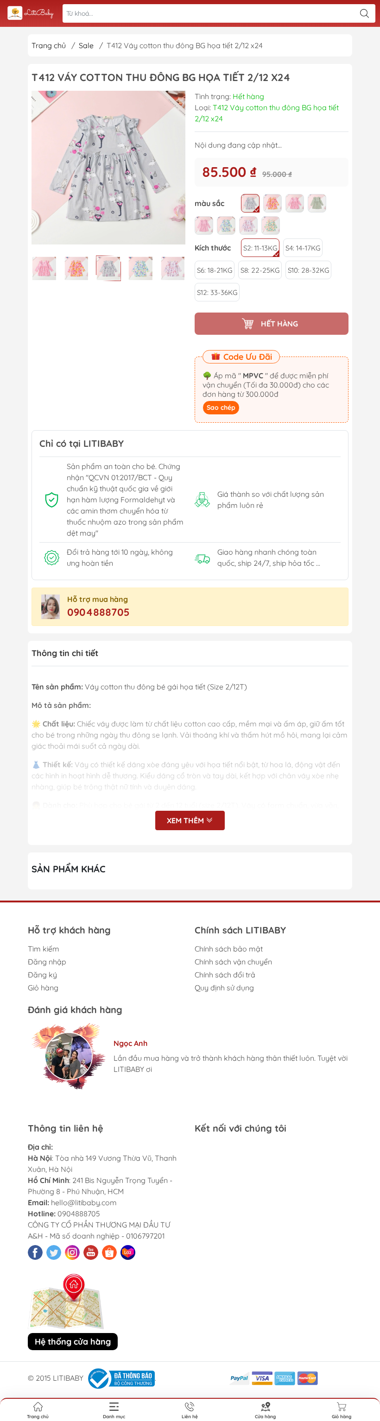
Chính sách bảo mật (229, 948)
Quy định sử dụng (224, 987)
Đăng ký (42, 974)
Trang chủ (49, 45)
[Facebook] (35, 1252)
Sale (86, 45)
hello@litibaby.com (84, 1202)
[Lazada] (127, 1252)
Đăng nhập (47, 961)
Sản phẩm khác (69, 869)
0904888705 (98, 612)
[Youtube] (90, 1252)
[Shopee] (109, 1252)
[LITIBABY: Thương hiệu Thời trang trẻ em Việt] (30, 14)
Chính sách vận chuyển (233, 961)
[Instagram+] (72, 1252)
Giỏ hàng (43, 987)
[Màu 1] (250, 203)
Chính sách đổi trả (225, 974)
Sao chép (221, 407)
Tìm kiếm (43, 948)
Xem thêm (186, 820)
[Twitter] (53, 1252)
